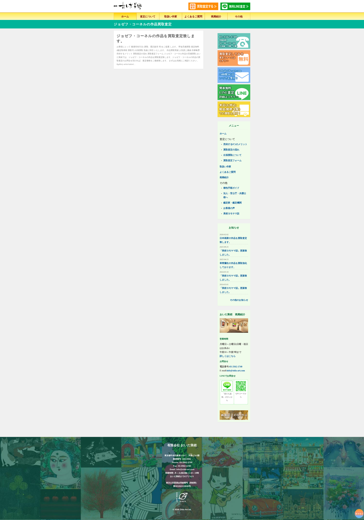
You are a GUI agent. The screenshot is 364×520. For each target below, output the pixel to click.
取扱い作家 (170, 16)
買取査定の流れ (231, 149)
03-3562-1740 (235, 366)
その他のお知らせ (239, 300)
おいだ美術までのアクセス (182, 476)
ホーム (125, 16)
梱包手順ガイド (231, 188)
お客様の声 (229, 208)
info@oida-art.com (236, 370)
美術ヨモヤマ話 (231, 213)
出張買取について (232, 155)
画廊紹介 (216, 16)
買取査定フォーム (232, 160)
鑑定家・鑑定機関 (232, 202)
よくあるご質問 (193, 16)
